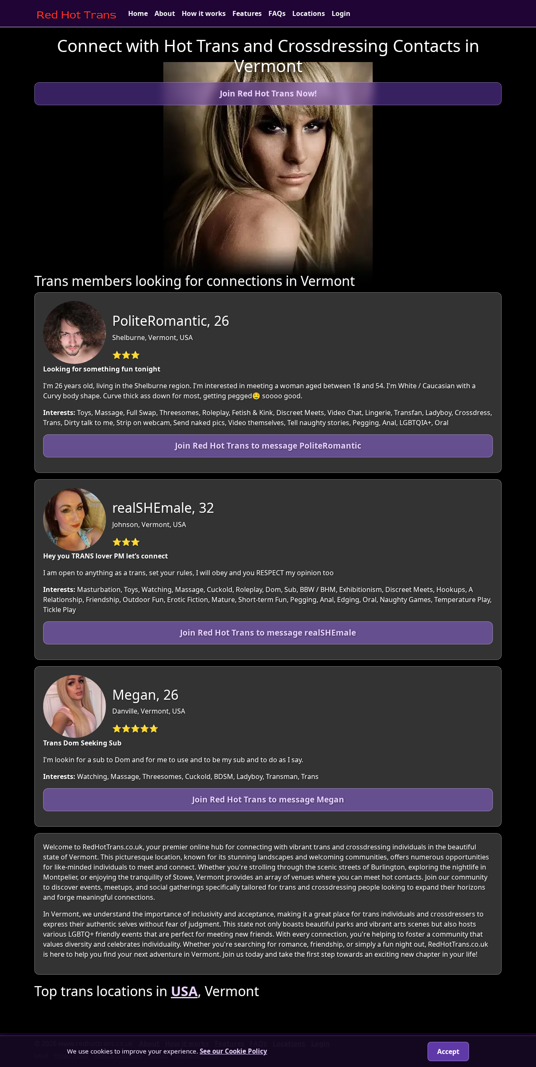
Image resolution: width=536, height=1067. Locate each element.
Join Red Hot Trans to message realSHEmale (268, 632)
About (165, 13)
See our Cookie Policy (233, 1051)
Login (341, 13)
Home (138, 13)
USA (184, 991)
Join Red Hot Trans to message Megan (268, 799)
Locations (308, 13)
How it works (204, 13)
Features (247, 13)
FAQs (277, 13)
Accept (448, 1051)
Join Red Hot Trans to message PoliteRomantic (268, 445)
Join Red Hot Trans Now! (268, 93)
